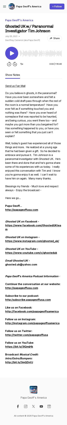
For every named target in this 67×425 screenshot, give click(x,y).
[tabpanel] (33, 225)
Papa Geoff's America (28, 6)
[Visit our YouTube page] (41, 406)
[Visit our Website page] (49, 406)
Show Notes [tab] (12, 74)
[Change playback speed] (22, 64)
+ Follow (57, 6)
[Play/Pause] (11, 53)
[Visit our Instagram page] (25, 406)
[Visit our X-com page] (33, 406)
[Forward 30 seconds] (15, 64)
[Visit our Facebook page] (18, 406)
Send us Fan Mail (15, 86)
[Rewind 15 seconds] (9, 64)
